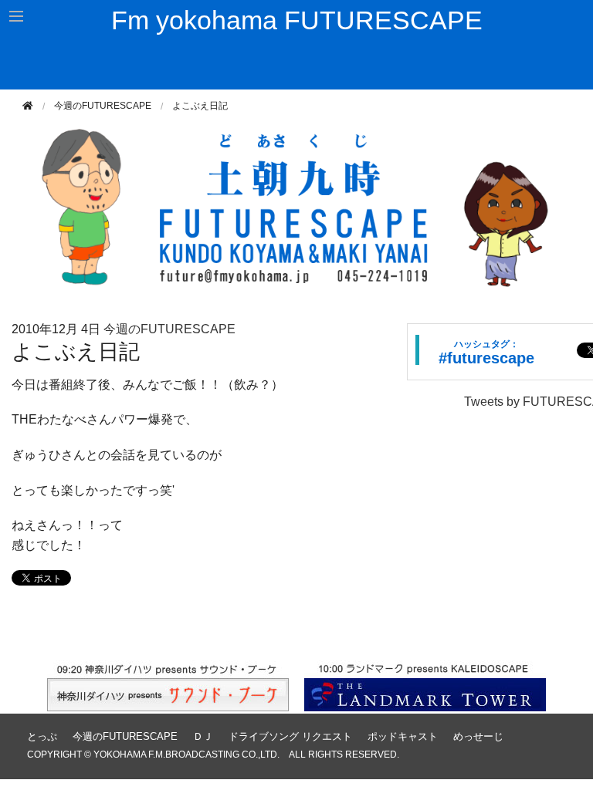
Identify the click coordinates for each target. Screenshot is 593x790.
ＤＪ (203, 736)
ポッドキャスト (403, 736)
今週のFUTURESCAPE (102, 105)
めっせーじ (478, 736)
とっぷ (42, 736)
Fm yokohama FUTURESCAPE (297, 20)
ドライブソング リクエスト (290, 736)
